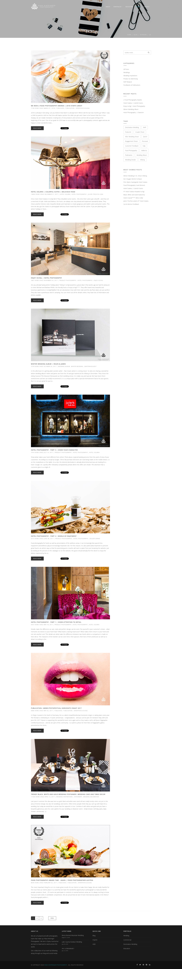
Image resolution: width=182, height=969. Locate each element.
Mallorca (144, 150)
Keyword (143, 35)
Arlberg (142, 160)
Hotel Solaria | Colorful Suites (133, 103)
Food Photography (131, 150)
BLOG (138, 6)
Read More (37, 128)
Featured (128, 132)
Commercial (127, 940)
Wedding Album (64, 366)
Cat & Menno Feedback (131, 204)
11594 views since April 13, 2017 (43, 797)
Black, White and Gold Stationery (134, 195)
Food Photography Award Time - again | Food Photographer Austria (62, 880)
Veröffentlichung (83, 108)
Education (126, 948)
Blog (136, 35)
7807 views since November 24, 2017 (44, 280)
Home (129, 35)
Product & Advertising (130, 79)
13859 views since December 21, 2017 (44, 194)
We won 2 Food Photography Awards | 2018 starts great (56, 106)
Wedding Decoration (91, 797)
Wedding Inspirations (64, 797)
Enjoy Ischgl (98, 280)
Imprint (95, 940)
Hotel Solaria (65, 194)
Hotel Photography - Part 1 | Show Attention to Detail (56, 622)
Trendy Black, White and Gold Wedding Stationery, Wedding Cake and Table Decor (68, 794)
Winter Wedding (77, 366)
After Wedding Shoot (132, 137)
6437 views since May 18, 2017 (42, 625)
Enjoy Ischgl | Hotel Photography (46, 278)
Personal (145, 141)
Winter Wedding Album (130, 109)
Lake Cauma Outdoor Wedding (72, 942)
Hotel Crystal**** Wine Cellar (133, 198)
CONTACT (146, 6)
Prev (52, 918)
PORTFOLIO (117, 6)
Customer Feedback (131, 146)
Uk (150, 35)
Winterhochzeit (90, 366)
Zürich (145, 137)
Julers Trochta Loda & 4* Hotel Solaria (135, 201)
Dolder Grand (95, 538)
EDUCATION (129, 6)
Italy (144, 146)
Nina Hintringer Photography (55, 965)
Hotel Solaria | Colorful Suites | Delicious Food (53, 192)
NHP (144, 127)
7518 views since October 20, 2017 (43, 366)
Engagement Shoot (131, 141)
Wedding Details (130, 160)
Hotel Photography (79, 194)
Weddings (126, 72)
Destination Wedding (132, 127)
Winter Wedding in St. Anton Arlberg (135, 176)
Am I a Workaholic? (68, 948)
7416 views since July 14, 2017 (42, 452)
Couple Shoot (139, 132)
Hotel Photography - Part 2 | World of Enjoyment (54, 536)
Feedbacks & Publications (131, 85)
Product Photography (67, 280)
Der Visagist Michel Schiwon (132, 179)
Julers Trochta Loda (95, 194)
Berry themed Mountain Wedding (73, 935)
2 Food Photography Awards (132, 100)
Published (60, 108)
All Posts (126, 69)
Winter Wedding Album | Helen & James (48, 364)
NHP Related (127, 82)
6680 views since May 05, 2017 (42, 711)
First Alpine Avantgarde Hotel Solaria (135, 182)
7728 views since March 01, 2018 (43, 108)
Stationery (78, 797)
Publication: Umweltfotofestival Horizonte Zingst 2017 (56, 708)
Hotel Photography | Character (133, 112)
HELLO (100, 6)
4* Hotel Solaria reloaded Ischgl (133, 192)
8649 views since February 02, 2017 (44, 883)
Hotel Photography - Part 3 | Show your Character (54, 450)
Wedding (126, 936)
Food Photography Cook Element (134, 185)
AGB (94, 944)
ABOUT (108, 6)
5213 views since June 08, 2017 (42, 538)
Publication (70, 108)
